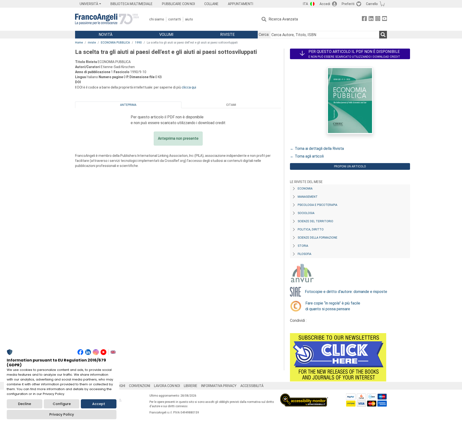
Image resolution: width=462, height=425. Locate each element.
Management (308, 196)
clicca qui (189, 87)
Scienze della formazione (317, 237)
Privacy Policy (61, 414)
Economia (305, 188)
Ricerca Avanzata (283, 19)
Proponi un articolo (350, 166)
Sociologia (306, 213)
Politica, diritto (311, 229)
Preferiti (348, 4)
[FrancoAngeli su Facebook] (364, 19)
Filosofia (304, 254)
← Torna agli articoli (307, 156)
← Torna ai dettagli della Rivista (317, 148)
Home (79, 42)
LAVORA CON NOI (167, 386)
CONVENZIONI (139, 386)
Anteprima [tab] (128, 105)
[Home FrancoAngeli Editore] (107, 19)
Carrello (372, 4)
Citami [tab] (231, 105)
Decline (24, 403)
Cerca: (264, 34)
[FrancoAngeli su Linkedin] (371, 19)
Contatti (174, 19)
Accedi (325, 4)
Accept (98, 403)
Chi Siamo (156, 19)
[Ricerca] (383, 34)
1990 (138, 42)
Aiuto (189, 19)
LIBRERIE (190, 386)
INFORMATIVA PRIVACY (219, 386)
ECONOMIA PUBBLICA (115, 42)
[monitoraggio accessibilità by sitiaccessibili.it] (304, 396)
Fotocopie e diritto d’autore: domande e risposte (346, 291)
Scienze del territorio (315, 221)
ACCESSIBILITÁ (251, 386)
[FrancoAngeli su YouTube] (384, 19)
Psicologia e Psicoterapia (317, 205)
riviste (92, 42)
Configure (62, 403)
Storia (303, 245)
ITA (305, 4)
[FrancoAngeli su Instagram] (377, 19)
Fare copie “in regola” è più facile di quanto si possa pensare (332, 306)
